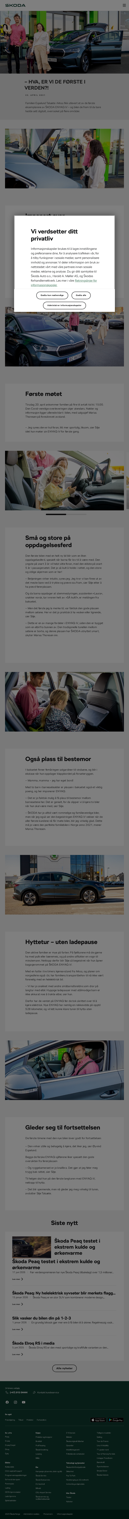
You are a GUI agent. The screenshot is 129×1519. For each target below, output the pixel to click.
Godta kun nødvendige (52, 295)
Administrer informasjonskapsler (64, 305)
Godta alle (81, 295)
